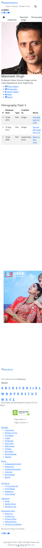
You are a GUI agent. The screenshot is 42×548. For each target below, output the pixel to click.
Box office (9, 451)
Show (7, 501)
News (9, 94)
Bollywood (9, 466)
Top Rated (9, 435)
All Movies (9, 441)
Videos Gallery (12, 92)
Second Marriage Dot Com (37, 130)
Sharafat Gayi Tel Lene (36, 120)
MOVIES (4, 427)
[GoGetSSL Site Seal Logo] (21, 412)
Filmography (12, 89)
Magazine (9, 491)
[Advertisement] (21, 346)
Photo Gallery (12, 86)
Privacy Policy (10, 519)
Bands (7, 477)
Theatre (8, 449)
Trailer (7, 438)
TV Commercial (11, 486)
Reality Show (10, 504)
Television (5, 498)
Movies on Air (10, 506)
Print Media (10, 489)
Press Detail (10, 494)
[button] (21, 10)
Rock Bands (10, 474)
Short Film (9, 443)
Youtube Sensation (13, 469)
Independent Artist (13, 464)
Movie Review (10, 454)
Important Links (8, 511)
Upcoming (9, 430)
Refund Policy (10, 521)
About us (9, 513)
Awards (8, 457)
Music (3, 461)
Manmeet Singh (23, 18)
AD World (5, 483)
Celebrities (12, 18)
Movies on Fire (11, 433)
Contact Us (9, 516)
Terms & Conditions (13, 524)
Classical (8, 472)
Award (9, 97)
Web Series (9, 446)
